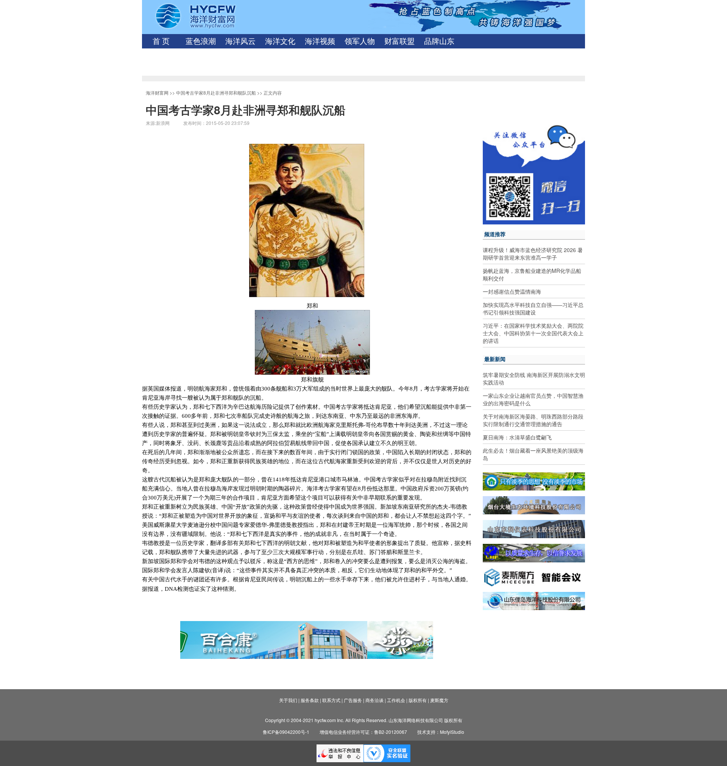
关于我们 (288, 700)
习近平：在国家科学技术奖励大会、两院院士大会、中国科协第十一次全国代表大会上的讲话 (533, 333)
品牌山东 (439, 41)
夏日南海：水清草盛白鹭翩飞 (517, 437)
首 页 (161, 41)
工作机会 (396, 700)
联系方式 (331, 700)
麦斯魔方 (439, 700)
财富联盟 (399, 41)
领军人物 (360, 41)
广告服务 (353, 700)
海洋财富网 (157, 92)
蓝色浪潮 (201, 41)
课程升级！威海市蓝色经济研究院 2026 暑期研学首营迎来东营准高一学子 (533, 253)
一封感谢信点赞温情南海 (512, 291)
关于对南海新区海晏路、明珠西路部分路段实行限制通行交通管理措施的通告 (533, 420)
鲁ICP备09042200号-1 (286, 732)
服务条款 (310, 700)
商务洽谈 (374, 700)
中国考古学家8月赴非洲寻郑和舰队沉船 (216, 92)
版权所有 (418, 700)
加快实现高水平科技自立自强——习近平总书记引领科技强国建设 (533, 308)
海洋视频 (320, 41)
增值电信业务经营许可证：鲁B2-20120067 (363, 732)
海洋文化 (280, 41)
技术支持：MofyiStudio (440, 732)
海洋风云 (240, 41)
